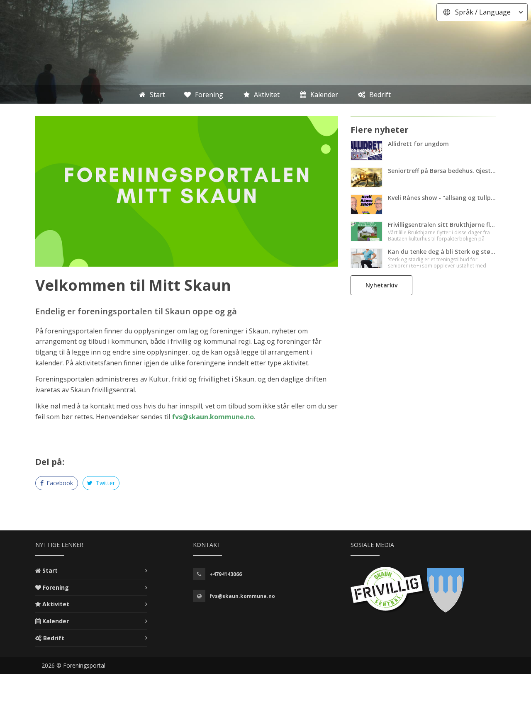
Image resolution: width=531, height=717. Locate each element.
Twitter (104, 483)
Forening (56, 587)
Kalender (55, 621)
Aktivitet (55, 604)
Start (50, 570)
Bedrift (53, 638)
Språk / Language (483, 12)
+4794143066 (225, 574)
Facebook (59, 483)
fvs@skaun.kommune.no (213, 416)
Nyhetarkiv (381, 285)
